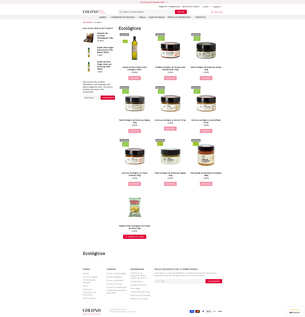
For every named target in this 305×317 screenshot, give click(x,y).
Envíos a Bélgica (114, 277)
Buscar (180, 12)
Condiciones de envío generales (116, 291)
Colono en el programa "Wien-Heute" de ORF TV (138, 275)
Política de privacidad (140, 295)
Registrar (163, 6)
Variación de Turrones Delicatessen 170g (105, 35)
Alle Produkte (87, 22)
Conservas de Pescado (89, 281)
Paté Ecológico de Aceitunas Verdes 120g (206, 68)
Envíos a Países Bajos (116, 273)
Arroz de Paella (90, 277)
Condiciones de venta (140, 292)
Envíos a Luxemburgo (117, 287)
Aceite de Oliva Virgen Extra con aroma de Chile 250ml (104, 65)
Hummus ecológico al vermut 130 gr (170, 120)
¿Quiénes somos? (138, 285)
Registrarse (175, 6)
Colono (86, 12)
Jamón (86, 273)
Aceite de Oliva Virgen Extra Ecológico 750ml (134, 68)
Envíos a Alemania (115, 280)
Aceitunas (87, 289)
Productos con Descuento (90, 293)
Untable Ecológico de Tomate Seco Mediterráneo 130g (170, 68)
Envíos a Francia (114, 284)
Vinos (85, 286)
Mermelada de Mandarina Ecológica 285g (206, 174)
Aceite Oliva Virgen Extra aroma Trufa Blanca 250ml (105, 49)
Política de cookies (139, 299)
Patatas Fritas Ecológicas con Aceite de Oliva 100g (134, 227)
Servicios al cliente (190, 6)
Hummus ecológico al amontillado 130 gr (206, 121)
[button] (295, 311)
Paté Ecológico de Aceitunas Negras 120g (134, 121)
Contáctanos (136, 281)
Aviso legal (135, 288)
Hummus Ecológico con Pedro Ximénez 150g (135, 174)
